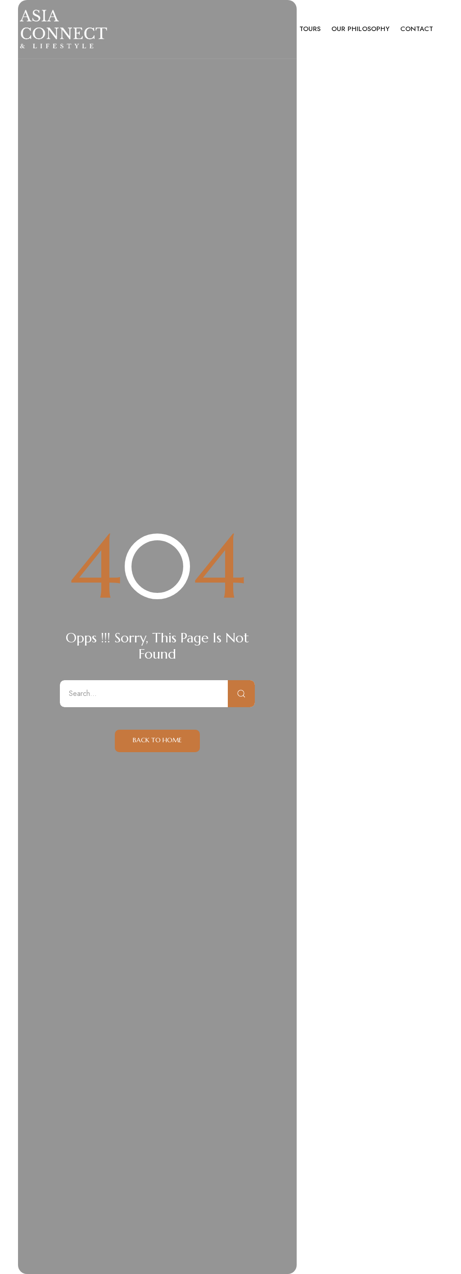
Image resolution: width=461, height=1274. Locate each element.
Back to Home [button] (157, 740)
